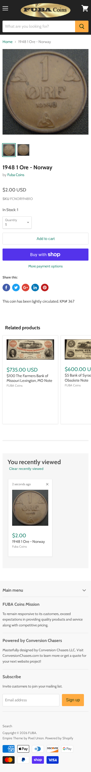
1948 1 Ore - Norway (28, 541)
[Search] (81, 26)
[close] (47, 484)
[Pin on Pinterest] (45, 287)
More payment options (45, 266)
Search (7, 726)
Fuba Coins (15, 175)
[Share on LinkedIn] (35, 287)
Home (8, 42)
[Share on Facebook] (6, 287)
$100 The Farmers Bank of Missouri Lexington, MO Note (29, 378)
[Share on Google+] (25, 287)
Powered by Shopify (59, 738)
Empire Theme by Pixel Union (23, 738)
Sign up (73, 700)
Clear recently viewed (26, 469)
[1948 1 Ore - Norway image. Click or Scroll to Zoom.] (45, 94)
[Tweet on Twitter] (16, 287)
